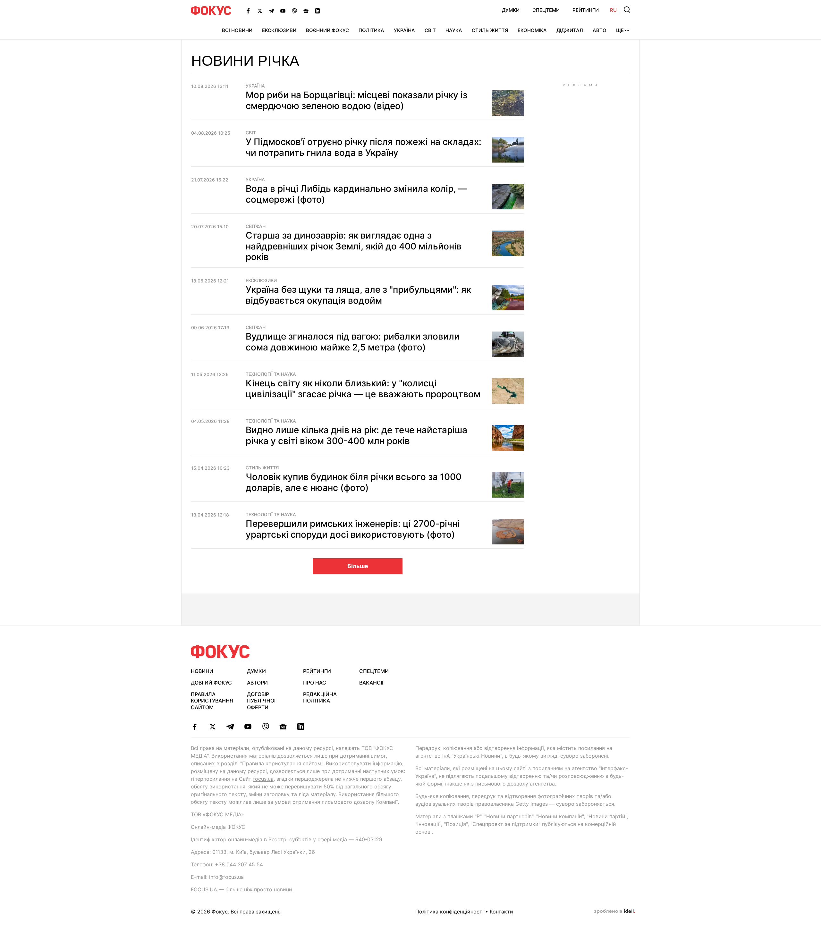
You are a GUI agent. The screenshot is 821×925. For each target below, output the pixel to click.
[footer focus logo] (220, 651)
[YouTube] (283, 11)
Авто (599, 30)
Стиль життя (490, 30)
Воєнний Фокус (327, 30)
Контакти (501, 911)
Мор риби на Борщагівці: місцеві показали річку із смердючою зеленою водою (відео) (356, 100)
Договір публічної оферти (261, 701)
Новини (202, 671)
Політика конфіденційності (449, 911)
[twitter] (212, 726)
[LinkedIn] (317, 11)
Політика (371, 30)
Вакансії (371, 682)
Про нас (314, 682)
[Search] (627, 9)
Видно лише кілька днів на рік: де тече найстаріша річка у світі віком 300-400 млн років (356, 435)
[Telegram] (271, 11)
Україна (404, 30)
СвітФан (256, 226)
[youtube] (248, 726)
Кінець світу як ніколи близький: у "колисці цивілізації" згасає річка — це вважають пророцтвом (363, 388)
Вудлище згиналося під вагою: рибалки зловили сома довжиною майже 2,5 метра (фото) (353, 342)
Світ (430, 30)
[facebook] (195, 726)
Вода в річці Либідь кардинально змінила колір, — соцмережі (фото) (356, 194)
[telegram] (230, 726)
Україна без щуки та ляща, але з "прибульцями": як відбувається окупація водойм (358, 295)
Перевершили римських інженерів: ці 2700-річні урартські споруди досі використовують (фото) (353, 529)
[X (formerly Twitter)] (260, 11)
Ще (620, 30)
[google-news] (283, 726)
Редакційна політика (320, 697)
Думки (511, 10)
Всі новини (237, 30)
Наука (453, 30)
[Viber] (294, 11)
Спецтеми (546, 10)
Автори (257, 682)
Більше (357, 566)
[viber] (265, 726)
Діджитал (569, 30)
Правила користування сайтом (212, 701)
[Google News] (306, 11)
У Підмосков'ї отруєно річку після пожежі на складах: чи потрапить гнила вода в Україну (363, 147)
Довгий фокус (211, 682)
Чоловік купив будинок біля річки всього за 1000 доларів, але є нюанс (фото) (353, 482)
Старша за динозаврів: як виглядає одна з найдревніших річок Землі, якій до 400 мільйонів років (353, 246)
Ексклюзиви (279, 30)
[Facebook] (248, 11)
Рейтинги (585, 10)
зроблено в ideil (614, 911)
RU (613, 10)
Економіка (532, 30)
